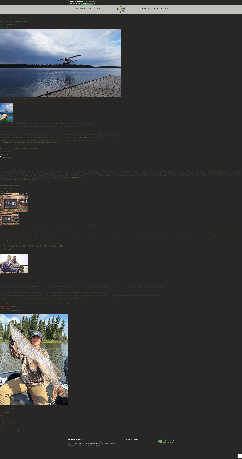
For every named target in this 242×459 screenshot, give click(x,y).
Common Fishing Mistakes (35, 303)
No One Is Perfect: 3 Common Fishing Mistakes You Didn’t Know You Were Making (32, 246)
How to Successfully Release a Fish (13, 21)
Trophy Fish (72, 303)
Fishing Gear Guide (33, 240)
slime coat (55, 123)
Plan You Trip (158, 9)
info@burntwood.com (10, 412)
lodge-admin (4, 27)
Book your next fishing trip (71, 177)
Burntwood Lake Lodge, (82, 137)
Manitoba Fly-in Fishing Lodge (53, 142)
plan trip (90, 446)
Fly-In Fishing (32, 142)
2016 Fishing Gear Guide (9, 185)
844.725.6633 (87, 3)
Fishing (82, 9)
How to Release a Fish (41, 142)
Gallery (143, 9)
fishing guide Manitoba (23, 179)
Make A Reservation (15, 310)
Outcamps (98, 9)
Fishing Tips (7, 142)
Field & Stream (188, 236)
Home (70, 443)
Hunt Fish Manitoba (22, 431)
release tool (15, 132)
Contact (167, 9)
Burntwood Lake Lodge (19, 142)
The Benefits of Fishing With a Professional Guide (19, 148)
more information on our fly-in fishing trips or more (85, 301)
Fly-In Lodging (14, 240)
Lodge (76, 9)
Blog (149, 9)
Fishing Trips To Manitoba (48, 303)
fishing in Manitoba (33, 179)
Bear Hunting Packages (108, 443)
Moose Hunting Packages (92, 443)
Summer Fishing (22, 240)
